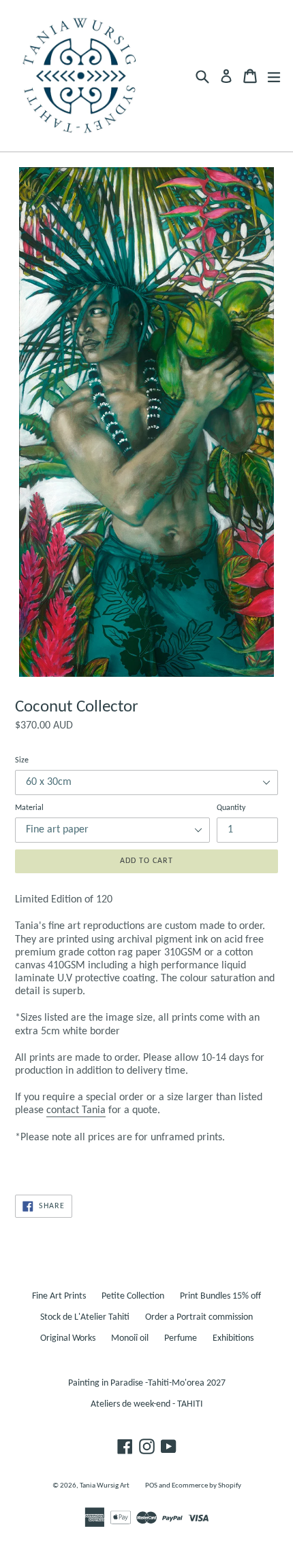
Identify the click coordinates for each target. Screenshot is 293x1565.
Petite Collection (133, 1296)
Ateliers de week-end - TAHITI (147, 1404)
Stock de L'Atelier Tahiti (84, 1317)
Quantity (231, 808)
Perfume (180, 1338)
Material (29, 808)
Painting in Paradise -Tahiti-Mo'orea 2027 (147, 1383)
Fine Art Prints (59, 1296)
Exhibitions (233, 1338)
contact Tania (76, 1110)
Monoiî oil (130, 1338)
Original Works (67, 1338)
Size (22, 760)
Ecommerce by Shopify (206, 1486)
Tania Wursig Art (104, 1486)
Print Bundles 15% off (220, 1296)
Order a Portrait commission (199, 1317)
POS (151, 1486)
